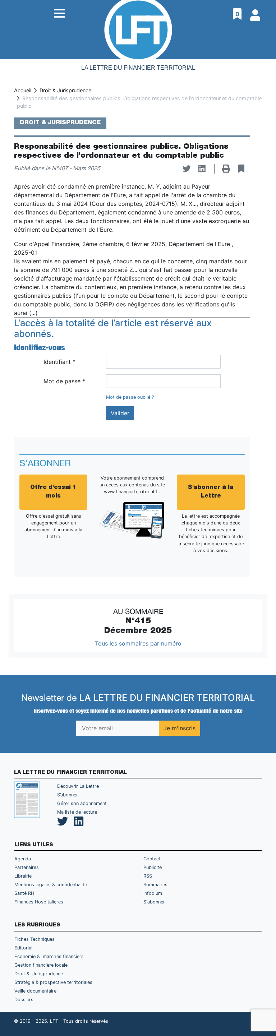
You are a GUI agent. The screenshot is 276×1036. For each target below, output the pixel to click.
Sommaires (155, 884)
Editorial (23, 948)
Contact (152, 858)
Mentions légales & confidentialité (50, 884)
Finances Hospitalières (38, 902)
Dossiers (23, 999)
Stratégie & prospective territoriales (53, 982)
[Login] (256, 12)
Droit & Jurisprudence (65, 90)
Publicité (152, 867)
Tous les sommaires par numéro (138, 643)
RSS (147, 876)
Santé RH (24, 893)
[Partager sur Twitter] (187, 169)
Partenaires (26, 867)
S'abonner (154, 902)
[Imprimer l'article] (226, 169)
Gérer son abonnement (82, 803)
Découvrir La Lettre (78, 786)
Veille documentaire (35, 991)
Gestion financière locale (41, 965)
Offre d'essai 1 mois (53, 492)
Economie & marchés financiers (49, 956)
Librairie (23, 876)
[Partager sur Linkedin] (202, 169)
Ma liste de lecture (77, 812)
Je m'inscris (180, 728)
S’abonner (67, 794)
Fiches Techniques (34, 939)
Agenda (22, 858)
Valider (120, 413)
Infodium (152, 893)
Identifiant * (59, 361)
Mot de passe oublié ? (130, 397)
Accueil (22, 90)
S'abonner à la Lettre (211, 492)
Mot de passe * (64, 381)
